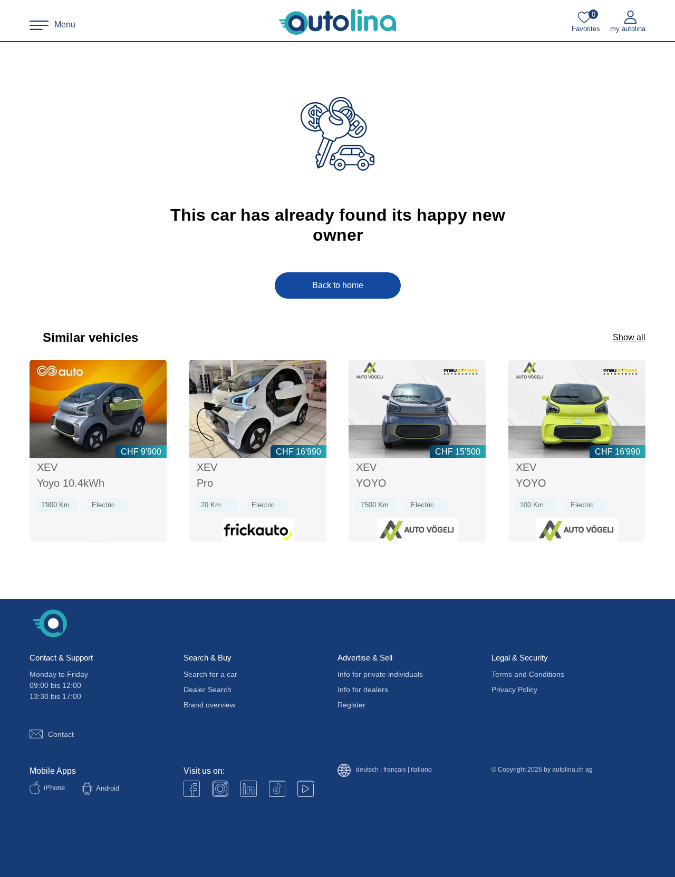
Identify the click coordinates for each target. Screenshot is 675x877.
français (394, 769)
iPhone (54, 788)
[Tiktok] (277, 789)
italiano (421, 769)
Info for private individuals (380, 674)
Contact (61, 734)
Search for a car (210, 674)
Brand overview (209, 705)
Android (107, 788)
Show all (629, 337)
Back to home (337, 285)
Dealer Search (208, 689)
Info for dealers (363, 689)
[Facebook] (192, 789)
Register (351, 705)
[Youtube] (220, 789)
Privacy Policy (514, 689)
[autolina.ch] (337, 22)
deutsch (367, 769)
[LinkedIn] (248, 789)
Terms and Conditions (527, 674)
